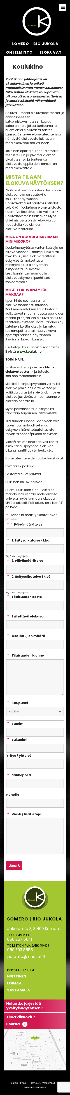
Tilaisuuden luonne (28, 655)
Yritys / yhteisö (18, 755)
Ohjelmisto (19, 52)
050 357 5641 (19, 939)
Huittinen (16, 976)
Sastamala (18, 990)
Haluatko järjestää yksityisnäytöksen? (24, 1006)
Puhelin (12, 794)
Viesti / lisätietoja (26, 814)
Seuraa (13, 1023)
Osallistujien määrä (28, 636)
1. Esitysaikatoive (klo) (31, 540)
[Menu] (62, 7)
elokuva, (23, 367)
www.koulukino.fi (31, 351)
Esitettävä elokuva (28, 616)
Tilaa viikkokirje (21, 1017)
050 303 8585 (20, 950)
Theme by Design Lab (35, 1087)
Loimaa (14, 983)
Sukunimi (19, 739)
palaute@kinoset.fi (26, 956)
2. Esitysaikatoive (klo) (31, 576)
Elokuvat (51, 52)
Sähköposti (21, 775)
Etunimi (18, 723)
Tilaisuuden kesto (27, 597)
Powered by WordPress (42, 1083)
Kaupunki (20, 703)
